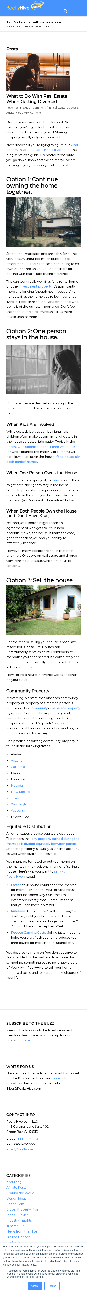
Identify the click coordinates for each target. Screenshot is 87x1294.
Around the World (20, 1193)
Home (24, 26)
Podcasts (13, 1242)
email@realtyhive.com (23, 1149)
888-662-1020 (28, 1139)
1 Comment (38, 107)
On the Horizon (18, 1237)
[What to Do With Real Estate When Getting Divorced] (38, 72)
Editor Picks (15, 1204)
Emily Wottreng (31, 112)
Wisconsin (18, 810)
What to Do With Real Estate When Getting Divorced (36, 98)
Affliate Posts (16, 1187)
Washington (20, 804)
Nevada (17, 785)
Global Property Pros (22, 1209)
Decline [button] (52, 1285)
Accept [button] (34, 1285)
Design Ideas (16, 1198)
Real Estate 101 (60, 107)
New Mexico (20, 792)
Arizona (16, 760)
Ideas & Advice (17, 1215)
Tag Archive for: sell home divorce (33, 22)
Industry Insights (19, 1220)
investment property (35, 286)
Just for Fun (15, 1226)
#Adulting (13, 1182)
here (27, 1040)
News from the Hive (21, 1231)
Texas (15, 798)
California (18, 767)
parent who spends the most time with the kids (42, 447)
